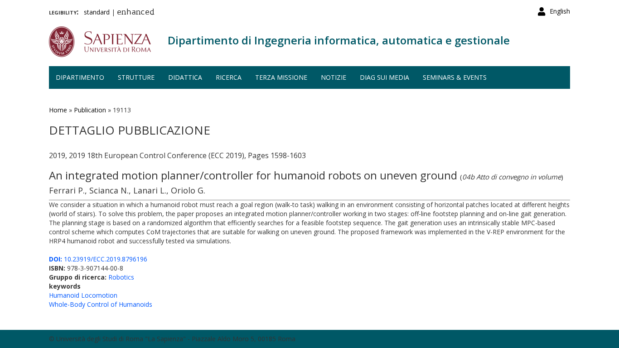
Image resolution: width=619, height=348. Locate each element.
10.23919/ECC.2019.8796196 (98, 259)
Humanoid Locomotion (83, 295)
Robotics (121, 277)
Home (58, 110)
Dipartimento (80, 77)
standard (97, 12)
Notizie (333, 77)
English (560, 11)
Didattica (185, 77)
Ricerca (229, 77)
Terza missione (281, 77)
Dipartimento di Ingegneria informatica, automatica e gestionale (339, 40)
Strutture (136, 77)
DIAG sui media (384, 77)
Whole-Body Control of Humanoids (100, 304)
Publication (90, 110)
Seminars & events (455, 77)
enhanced (136, 13)
